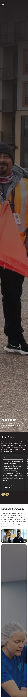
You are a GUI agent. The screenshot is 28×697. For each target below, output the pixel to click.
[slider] (7, 541)
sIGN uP (8, 487)
